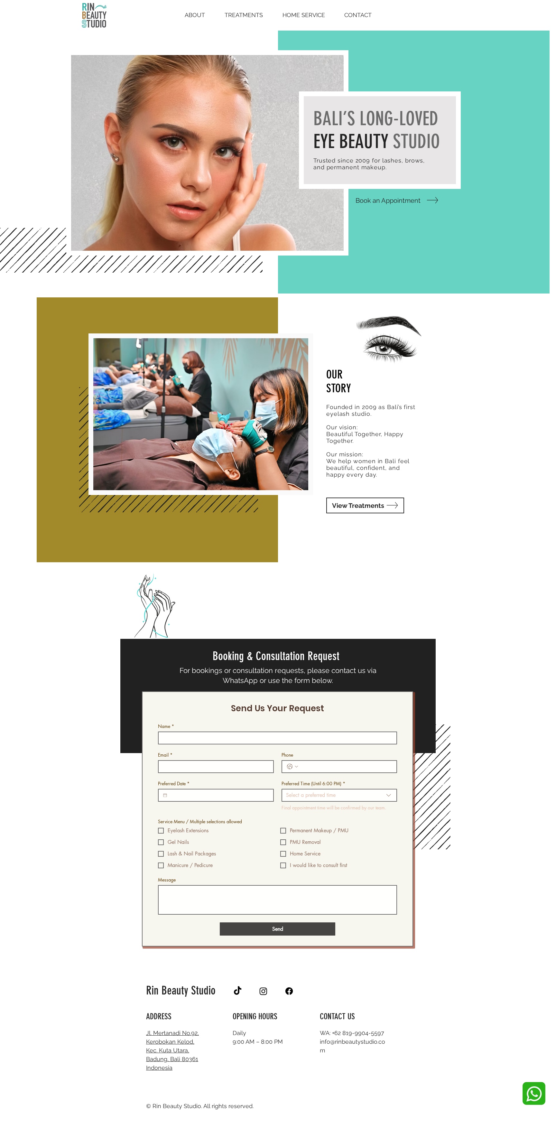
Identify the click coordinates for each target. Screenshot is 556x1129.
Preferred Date (174, 783)
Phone (287, 755)
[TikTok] (238, 991)
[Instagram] (263, 991)
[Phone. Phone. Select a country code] (292, 766)
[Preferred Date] (165, 795)
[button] (244, 15)
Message (167, 879)
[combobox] (339, 795)
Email (165, 755)
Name (166, 726)
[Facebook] (289, 991)
